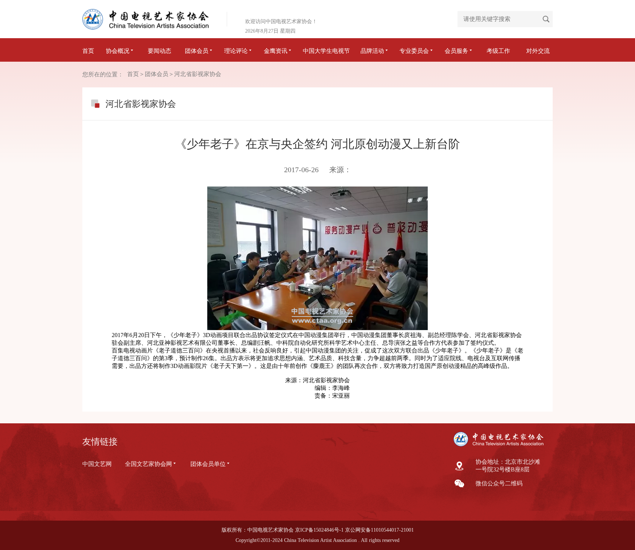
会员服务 (456, 51)
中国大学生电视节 (326, 51)
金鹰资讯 (275, 51)
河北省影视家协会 (197, 74)
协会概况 (117, 51)
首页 (88, 51)
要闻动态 (159, 51)
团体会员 (196, 51)
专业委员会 (414, 51)
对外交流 (538, 51)
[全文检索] (546, 19)
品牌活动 (372, 51)
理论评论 (236, 51)
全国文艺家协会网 (148, 464)
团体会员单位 (208, 464)
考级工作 (498, 51)
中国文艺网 (97, 464)
